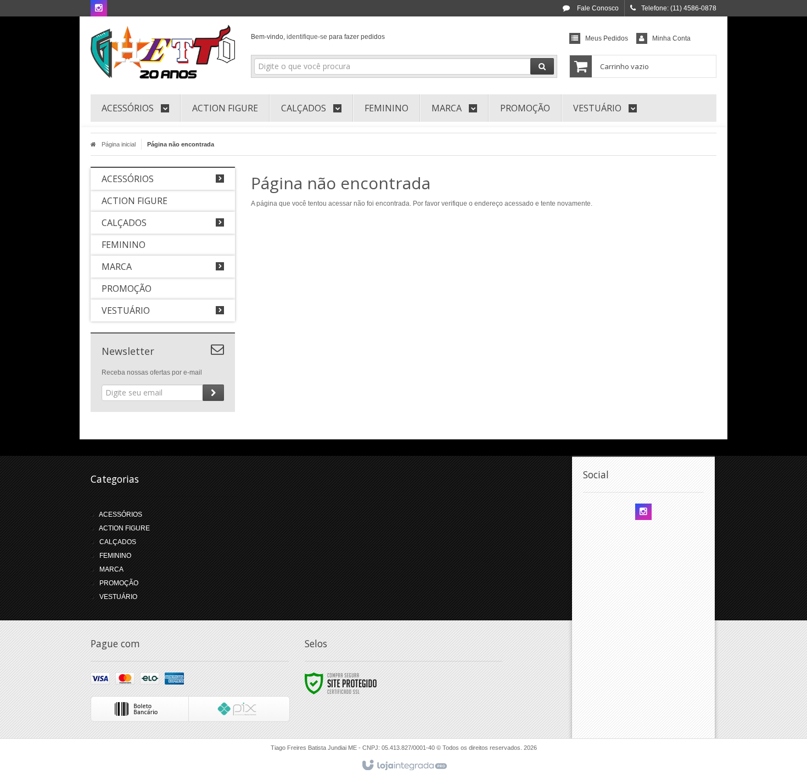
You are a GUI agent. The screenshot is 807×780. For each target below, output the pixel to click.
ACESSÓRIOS (120, 514)
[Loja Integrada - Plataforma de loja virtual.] (404, 765)
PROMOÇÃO (118, 583)
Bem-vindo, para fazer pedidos (318, 37)
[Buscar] (542, 66)
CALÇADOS (117, 542)
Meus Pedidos (606, 38)
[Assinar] (213, 393)
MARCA (111, 569)
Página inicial (119, 144)
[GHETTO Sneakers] (163, 52)
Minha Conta (671, 38)
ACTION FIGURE (124, 528)
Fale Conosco (597, 8)
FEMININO (115, 555)
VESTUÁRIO (118, 597)
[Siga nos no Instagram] (99, 9)
